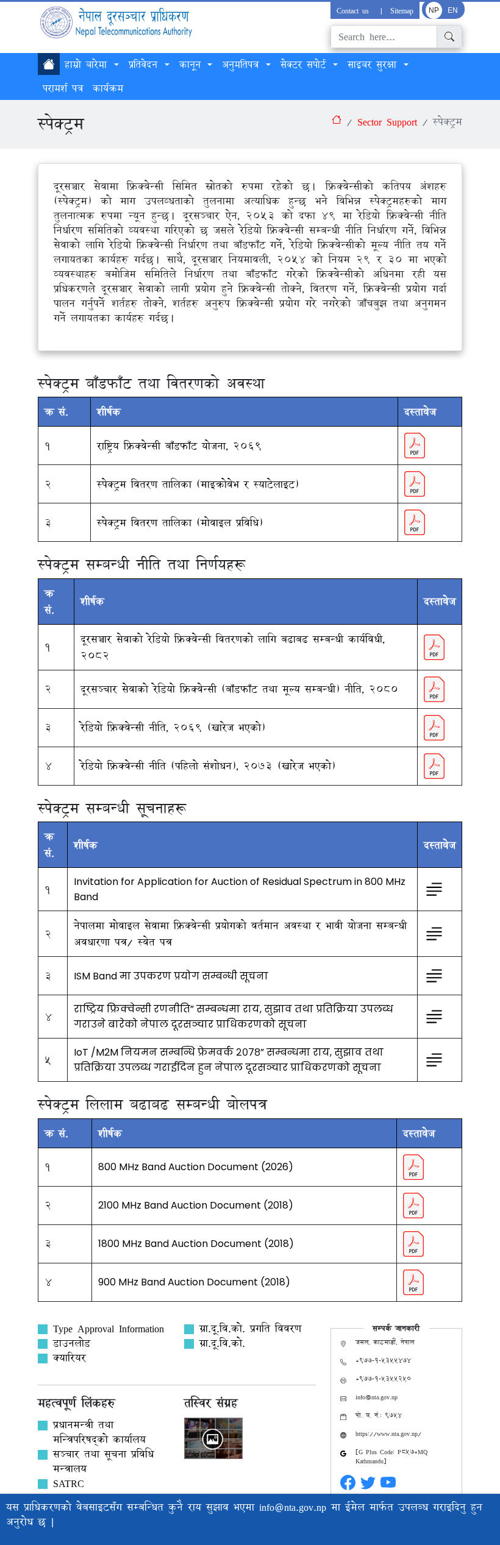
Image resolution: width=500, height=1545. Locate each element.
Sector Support (387, 121)
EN (453, 10)
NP (434, 10)
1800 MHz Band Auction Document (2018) (196, 1244)
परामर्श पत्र (63, 88)
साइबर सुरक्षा (374, 65)
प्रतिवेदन (145, 65)
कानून (192, 65)
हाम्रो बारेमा (88, 65)
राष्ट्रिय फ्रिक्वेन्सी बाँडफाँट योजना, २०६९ (179, 446)
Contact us (355, 10)
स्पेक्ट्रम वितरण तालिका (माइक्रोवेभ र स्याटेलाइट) (198, 484)
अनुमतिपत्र (242, 65)
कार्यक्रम (108, 88)
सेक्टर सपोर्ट (305, 65)
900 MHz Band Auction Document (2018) (194, 1282)
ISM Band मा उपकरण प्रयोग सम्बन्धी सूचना (171, 976)
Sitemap (401, 10)
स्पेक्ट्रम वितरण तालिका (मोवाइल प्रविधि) (180, 522)
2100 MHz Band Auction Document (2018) (195, 1205)
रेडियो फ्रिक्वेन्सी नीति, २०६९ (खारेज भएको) (172, 727)
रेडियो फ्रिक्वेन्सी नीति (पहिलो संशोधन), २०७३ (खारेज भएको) (207, 766)
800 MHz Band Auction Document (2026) (195, 1167)
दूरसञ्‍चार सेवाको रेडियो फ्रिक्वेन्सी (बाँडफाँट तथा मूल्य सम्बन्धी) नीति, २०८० (239, 689)
